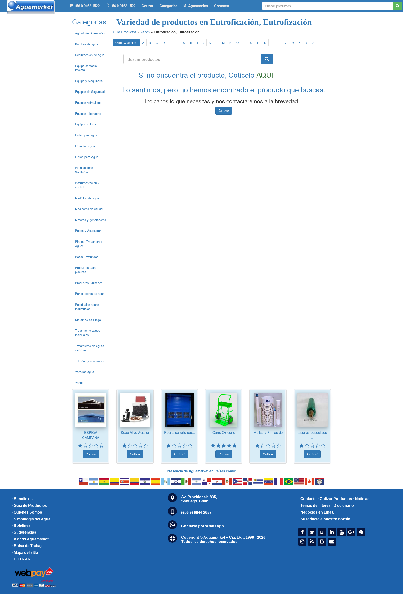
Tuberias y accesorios (90, 361)
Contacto (221, 5)
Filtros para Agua (86, 157)
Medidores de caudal (89, 209)
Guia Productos (125, 31)
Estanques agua (86, 135)
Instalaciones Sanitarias (84, 169)
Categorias (168, 5)
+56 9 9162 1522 (122, 5)
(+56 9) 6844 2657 (196, 512)
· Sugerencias (24, 532)
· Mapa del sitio (25, 553)
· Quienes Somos (27, 512)
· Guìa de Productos (29, 505)
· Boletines (21, 526)
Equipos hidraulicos (88, 102)
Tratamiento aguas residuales (87, 332)
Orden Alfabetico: (126, 43)
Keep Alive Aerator (135, 432)
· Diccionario (342, 505)
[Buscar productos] (267, 59)
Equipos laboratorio (88, 113)
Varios (79, 382)
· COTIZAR (21, 559)
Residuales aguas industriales (87, 306)
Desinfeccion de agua (89, 54)
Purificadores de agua (89, 293)
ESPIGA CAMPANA (90, 435)
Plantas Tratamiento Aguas (88, 243)
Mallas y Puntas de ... (268, 435)
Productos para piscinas (85, 269)
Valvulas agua (84, 371)
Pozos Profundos (86, 256)
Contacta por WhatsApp (202, 526)
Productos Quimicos (89, 283)
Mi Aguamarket (195, 5)
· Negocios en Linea (316, 512)
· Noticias (361, 499)
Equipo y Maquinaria (89, 81)
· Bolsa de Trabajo (28, 546)
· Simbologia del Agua (31, 519)
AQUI (264, 75)
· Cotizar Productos (335, 499)
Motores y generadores (90, 220)
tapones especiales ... (312, 435)
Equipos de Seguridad (90, 91)
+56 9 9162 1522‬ (86, 5)
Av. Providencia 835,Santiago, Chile (199, 499)
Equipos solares (86, 124)
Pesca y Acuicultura (88, 230)
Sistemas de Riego (88, 319)
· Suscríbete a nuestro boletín (324, 519)
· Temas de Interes (314, 505)
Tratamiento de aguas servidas (89, 348)
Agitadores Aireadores (90, 33)
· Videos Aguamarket (30, 539)
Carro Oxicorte (223, 432)
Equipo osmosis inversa (86, 67)
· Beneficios (22, 499)
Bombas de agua (86, 44)
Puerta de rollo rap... (179, 432)
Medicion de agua (87, 198)
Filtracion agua (85, 146)
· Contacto (307, 499)
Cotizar (147, 5)
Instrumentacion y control (87, 185)
